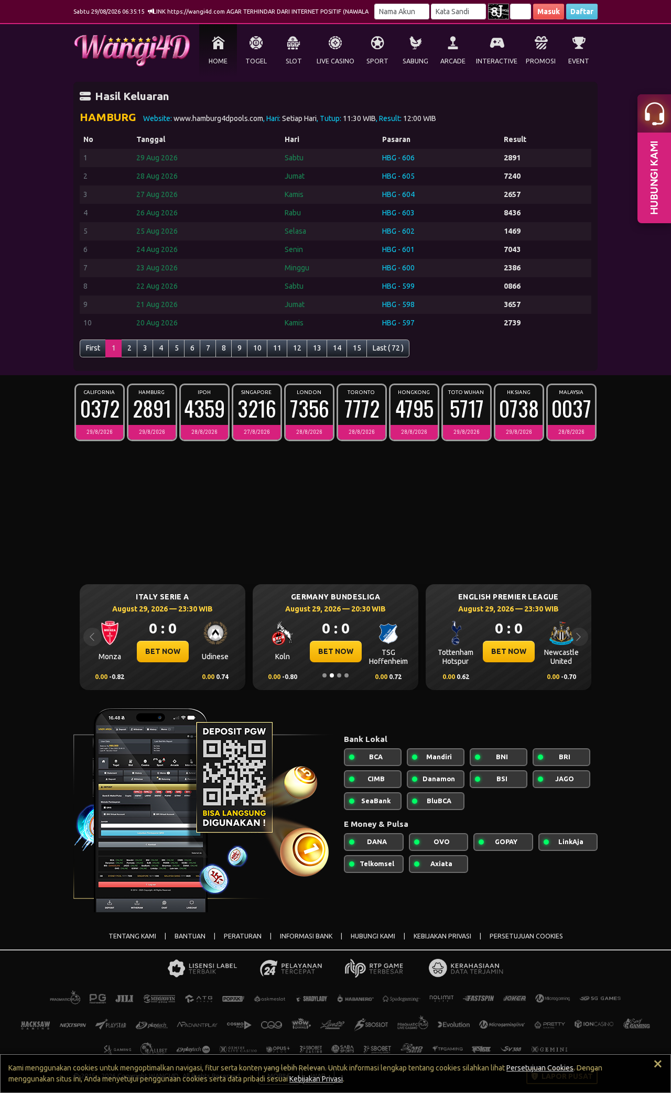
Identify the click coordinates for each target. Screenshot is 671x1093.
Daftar (581, 11)
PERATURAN (243, 936)
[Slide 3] (339, 675)
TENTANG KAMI (132, 936)
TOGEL (256, 61)
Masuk (548, 11)
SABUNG (415, 61)
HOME (218, 61)
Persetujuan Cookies (539, 1068)
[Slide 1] (324, 675)
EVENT (578, 61)
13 (317, 348)
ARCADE (453, 61)
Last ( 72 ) (388, 348)
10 (257, 348)
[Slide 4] (346, 675)
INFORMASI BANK (306, 936)
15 (357, 348)
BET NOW (162, 651)
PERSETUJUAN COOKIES (526, 936)
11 (277, 348)
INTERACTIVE (496, 61)
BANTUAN (190, 936)
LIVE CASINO (335, 61)
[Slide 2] (332, 675)
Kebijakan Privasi (316, 1079)
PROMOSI (541, 61)
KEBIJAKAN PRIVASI (442, 936)
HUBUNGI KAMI (373, 936)
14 (337, 348)
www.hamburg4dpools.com (218, 118)
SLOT (294, 61)
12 (297, 348)
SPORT (377, 61)
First (93, 348)
